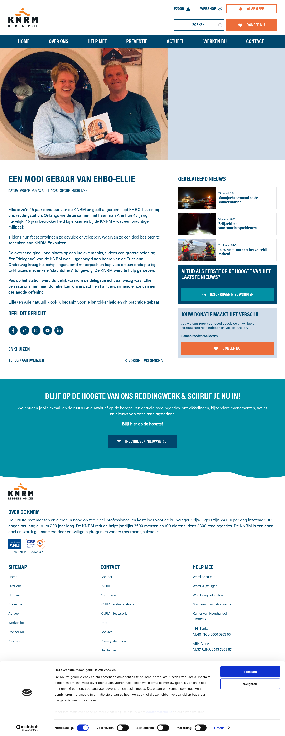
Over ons (15, 586)
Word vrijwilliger (205, 586)
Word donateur (204, 576)
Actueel (175, 41)
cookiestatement (159, 712)
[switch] (123, 727)
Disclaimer (108, 650)
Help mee (15, 595)
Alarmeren (108, 595)
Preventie (15, 604)
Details (219, 728)
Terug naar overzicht (27, 360)
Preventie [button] (136, 41)
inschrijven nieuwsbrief (231, 294)
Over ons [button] (58, 41)
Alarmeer (255, 8)
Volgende (152, 360)
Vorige (134, 360)
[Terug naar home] (23, 17)
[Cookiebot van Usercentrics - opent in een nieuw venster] (27, 728)
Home (23, 41)
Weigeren (250, 684)
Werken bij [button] (215, 41)
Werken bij (16, 622)
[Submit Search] (220, 25)
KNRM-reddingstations (117, 604)
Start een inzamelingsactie (212, 604)
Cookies (106, 631)
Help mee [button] (97, 41)
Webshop (208, 8)
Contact (255, 41)
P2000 (179, 8)
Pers (104, 622)
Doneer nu (256, 25)
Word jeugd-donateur (208, 595)
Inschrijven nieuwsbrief (146, 441)
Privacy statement (114, 641)
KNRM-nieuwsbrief (115, 613)
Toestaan (250, 671)
